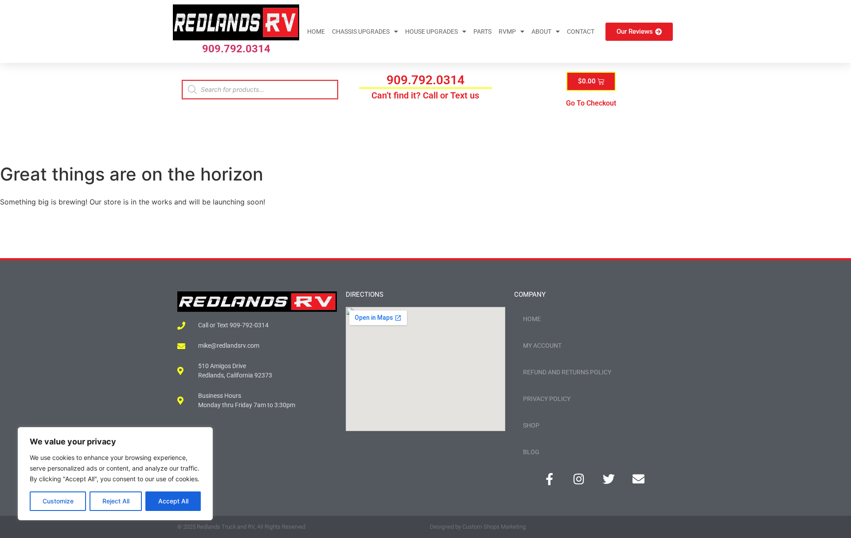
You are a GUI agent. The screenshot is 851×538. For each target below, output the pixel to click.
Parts (482, 31)
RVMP (507, 31)
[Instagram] (579, 479)
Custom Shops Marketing (494, 526)
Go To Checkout (591, 103)
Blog (531, 452)
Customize (58, 501)
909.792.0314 (236, 49)
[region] (115, 473)
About (541, 31)
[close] (834, 474)
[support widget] (824, 517)
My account (542, 345)
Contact (580, 31)
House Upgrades (431, 31)
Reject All (115, 501)
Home (316, 31)
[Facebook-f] (549, 479)
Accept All (173, 501)
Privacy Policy (546, 398)
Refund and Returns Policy (567, 372)
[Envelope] (638, 479)
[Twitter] (609, 479)
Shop (531, 425)
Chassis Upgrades (361, 31)
